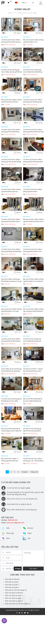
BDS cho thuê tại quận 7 (13, 598)
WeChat (30, 528)
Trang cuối (34, 472)
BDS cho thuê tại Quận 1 (14, 595)
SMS (7, 528)
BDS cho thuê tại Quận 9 (14, 601)
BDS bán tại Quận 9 (12, 587)
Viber (8, 538)
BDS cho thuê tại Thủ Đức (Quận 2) (17, 604)
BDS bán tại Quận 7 (12, 585)
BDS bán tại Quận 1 (12, 582)
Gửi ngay (33, 569)
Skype (29, 533)
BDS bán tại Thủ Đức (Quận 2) (16, 590)
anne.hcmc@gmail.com (15, 523)
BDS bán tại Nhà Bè (12, 579)
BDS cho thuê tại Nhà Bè (14, 593)
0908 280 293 (12, 520)
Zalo (29, 538)
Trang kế (24, 472)
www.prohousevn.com (20, 610)
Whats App (10, 533)
